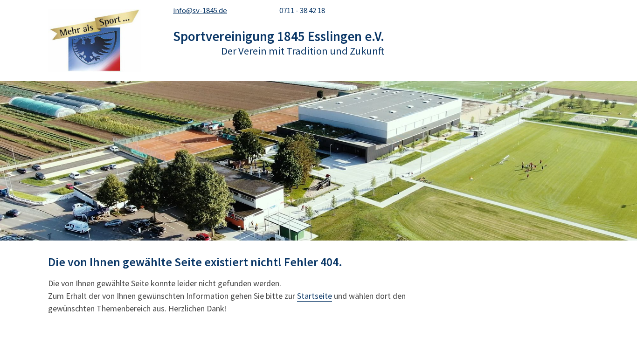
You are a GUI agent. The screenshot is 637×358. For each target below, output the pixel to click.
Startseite (314, 295)
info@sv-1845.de (200, 10)
